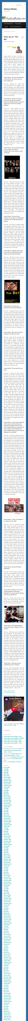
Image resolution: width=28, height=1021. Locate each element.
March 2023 (6, 834)
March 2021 (6, 874)
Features (6, 26)
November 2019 (7, 900)
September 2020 (8, 883)
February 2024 (7, 816)
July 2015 (6, 985)
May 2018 (6, 929)
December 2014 (7, 996)
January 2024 (7, 818)
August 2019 (7, 905)
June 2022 (6, 849)
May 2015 (6, 988)
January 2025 (7, 798)
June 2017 (6, 947)
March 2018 (6, 933)
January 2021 (7, 877)
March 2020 (6, 893)
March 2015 (6, 991)
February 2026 (7, 777)
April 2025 (6, 793)
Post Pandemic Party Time (17, 757)
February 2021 (7, 875)
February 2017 (7, 954)
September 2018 (8, 923)
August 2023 (7, 826)
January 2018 (7, 936)
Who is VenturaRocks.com (15, 26)
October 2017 (7, 941)
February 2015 (7, 993)
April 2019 (6, 911)
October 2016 (7, 960)
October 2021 (7, 862)
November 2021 (7, 860)
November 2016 (7, 959)
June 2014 (6, 1006)
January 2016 (7, 975)
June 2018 (6, 928)
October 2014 (7, 1000)
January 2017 (7, 955)
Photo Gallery (18, 23)
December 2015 (7, 977)
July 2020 (6, 887)
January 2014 (7, 1014)
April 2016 (6, 970)
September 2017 (8, 942)
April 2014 (6, 1009)
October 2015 (7, 980)
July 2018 (6, 926)
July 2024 (6, 808)
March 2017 (6, 952)
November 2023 (7, 821)
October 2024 (7, 803)
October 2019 (7, 901)
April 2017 (6, 951)
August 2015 (7, 983)
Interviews (10, 723)
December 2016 (7, 957)
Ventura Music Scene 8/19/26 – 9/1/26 (13, 736)
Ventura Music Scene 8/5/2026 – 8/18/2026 (14, 738)
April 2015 (6, 990)
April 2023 (6, 833)
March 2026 (6, 775)
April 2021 (6, 872)
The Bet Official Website (9, 691)
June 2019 (6, 908)
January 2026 (7, 779)
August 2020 (7, 885)
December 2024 (7, 800)
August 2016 (7, 964)
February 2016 (7, 973)
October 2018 (7, 921)
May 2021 (6, 870)
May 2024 (6, 811)
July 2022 (6, 847)
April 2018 (6, 931)
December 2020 (7, 878)
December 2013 (7, 1016)
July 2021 (6, 867)
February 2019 (7, 914)
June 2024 (6, 810)
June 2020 (6, 888)
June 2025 (6, 790)
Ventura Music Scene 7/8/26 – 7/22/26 (13, 741)
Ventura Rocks (10, 9)
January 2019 (7, 916)
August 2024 (7, 807)
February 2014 (7, 1013)
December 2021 (7, 859)
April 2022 (6, 852)
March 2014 (6, 1011)
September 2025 (8, 785)
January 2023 (7, 838)
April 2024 (6, 813)
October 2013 (7, 1019)
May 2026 (6, 772)
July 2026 (6, 769)
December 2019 (7, 898)
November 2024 (7, 802)
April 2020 (6, 892)
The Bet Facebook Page (9, 692)
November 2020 (7, 880)
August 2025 (7, 787)
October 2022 (7, 843)
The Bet (10, 725)
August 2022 (7, 846)
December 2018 (7, 918)
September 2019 (8, 903)
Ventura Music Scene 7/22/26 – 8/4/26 (13, 739)
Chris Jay (6, 725)
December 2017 (7, 937)
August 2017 (7, 944)
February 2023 (7, 836)
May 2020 (6, 890)
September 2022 (8, 844)
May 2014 (6, 1008)
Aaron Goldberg (20, 723)
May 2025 (6, 792)
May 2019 (6, 910)
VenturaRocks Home (8, 23)
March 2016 (6, 972)
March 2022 (6, 854)
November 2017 (7, 939)
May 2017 (6, 949)
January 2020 (7, 897)
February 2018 (7, 934)
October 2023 (7, 823)
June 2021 (6, 869)
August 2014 (7, 1003)
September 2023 (8, 824)
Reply (14, 725)
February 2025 (7, 797)
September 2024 (8, 805)
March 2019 (6, 913)
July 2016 (6, 965)
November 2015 (7, 978)
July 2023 (6, 828)
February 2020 (7, 895)
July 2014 (6, 1005)
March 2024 (6, 815)
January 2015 (7, 995)
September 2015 (8, 982)
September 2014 (8, 1001)
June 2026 (6, 770)
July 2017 (6, 946)
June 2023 (6, 829)
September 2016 (8, 962)
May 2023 (6, 831)
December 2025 (7, 780)
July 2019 (6, 906)
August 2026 (7, 767)
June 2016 (6, 967)
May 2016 (6, 968)
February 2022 (7, 856)
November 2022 (7, 841)
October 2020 (7, 882)
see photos (8, 71)
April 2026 (6, 774)
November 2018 (7, 919)
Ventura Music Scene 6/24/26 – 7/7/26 (13, 743)
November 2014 (7, 998)
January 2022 (7, 857)
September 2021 (8, 864)
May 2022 (6, 851)
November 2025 (7, 782)
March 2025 (6, 795)
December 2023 (7, 820)
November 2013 (7, 1018)
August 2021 (7, 865)
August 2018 (7, 924)
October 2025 (7, 784)
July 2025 (6, 789)
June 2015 (6, 987)
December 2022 (7, 839)
